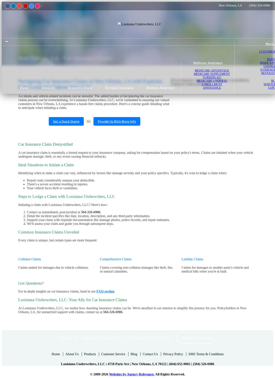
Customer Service (113, 354)
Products (90, 354)
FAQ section (105, 291)
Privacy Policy (173, 354)
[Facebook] (7, 6)
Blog (134, 354)
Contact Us (150, 354)
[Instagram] (37, 6)
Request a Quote (196, 338)
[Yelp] (25, 6)
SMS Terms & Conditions (206, 354)
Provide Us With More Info (117, 121)
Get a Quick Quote (66, 121)
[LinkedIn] (13, 6)
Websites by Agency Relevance (131, 374)
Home (56, 354)
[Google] (31, 6)
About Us (72, 354)
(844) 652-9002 (179, 364)
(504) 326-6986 (259, 5)
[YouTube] (19, 6)
